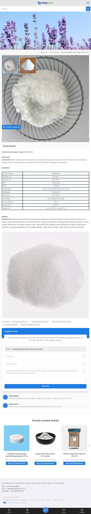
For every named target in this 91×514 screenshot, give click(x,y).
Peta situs (6, 497)
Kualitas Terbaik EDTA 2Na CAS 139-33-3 (74, 455)
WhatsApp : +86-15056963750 (13, 491)
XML (48, 500)
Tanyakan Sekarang (12, 127)
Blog (12, 497)
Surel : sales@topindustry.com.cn (13, 489)
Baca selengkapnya (16, 463)
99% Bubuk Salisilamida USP (40, 321)
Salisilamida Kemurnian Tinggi (61, 321)
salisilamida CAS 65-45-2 (20, 321)
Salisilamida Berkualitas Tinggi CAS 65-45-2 (27, 349)
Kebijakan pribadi (59, 500)
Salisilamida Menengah (10, 325)
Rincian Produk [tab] (9, 146)
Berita (17, 497)
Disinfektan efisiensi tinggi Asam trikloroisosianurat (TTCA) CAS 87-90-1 (16, 455)
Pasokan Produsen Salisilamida (30, 325)
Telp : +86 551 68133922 (10, 486)
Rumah (45, 52)
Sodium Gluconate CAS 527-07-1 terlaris (45, 455)
